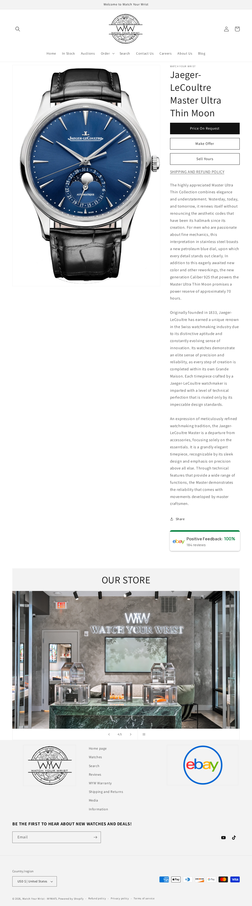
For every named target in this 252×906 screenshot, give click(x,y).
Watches (95, 757)
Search (94, 766)
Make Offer (204, 143)
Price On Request (205, 128)
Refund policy (97, 898)
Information (98, 809)
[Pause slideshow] (143, 734)
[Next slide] (130, 734)
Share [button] (180, 519)
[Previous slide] (109, 734)
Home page (98, 748)
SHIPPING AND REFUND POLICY (197, 171)
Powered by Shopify (71, 898)
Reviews (95, 774)
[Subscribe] (95, 837)
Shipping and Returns (106, 791)
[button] (17, 29)
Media (93, 800)
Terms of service (144, 898)
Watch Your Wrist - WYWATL (40, 898)
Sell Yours (204, 158)
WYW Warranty (100, 783)
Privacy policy (120, 898)
